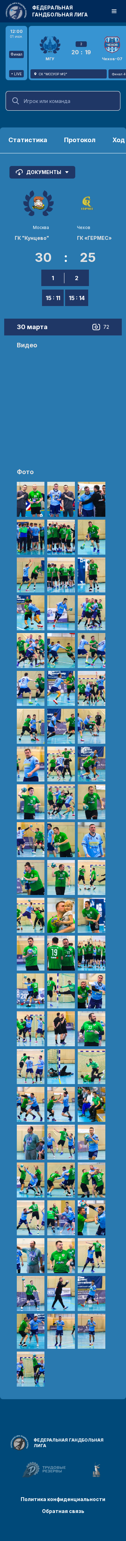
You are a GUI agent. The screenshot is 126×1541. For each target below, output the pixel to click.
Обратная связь (63, 1511)
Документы (43, 172)
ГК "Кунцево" (32, 238)
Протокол (80, 140)
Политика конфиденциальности (63, 1499)
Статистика (27, 140)
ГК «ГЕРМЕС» (94, 238)
